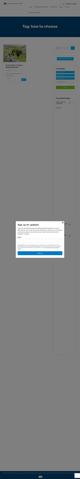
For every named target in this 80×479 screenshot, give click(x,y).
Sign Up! (40, 253)
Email (19, 237)
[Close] (63, 223)
